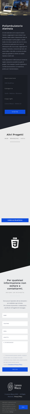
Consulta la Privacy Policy (15, 364)
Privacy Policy (18, 396)
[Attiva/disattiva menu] (26, 4)
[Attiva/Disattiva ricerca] (22, 4)
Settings (11, 411)
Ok (23, 407)
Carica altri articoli (15, 220)
